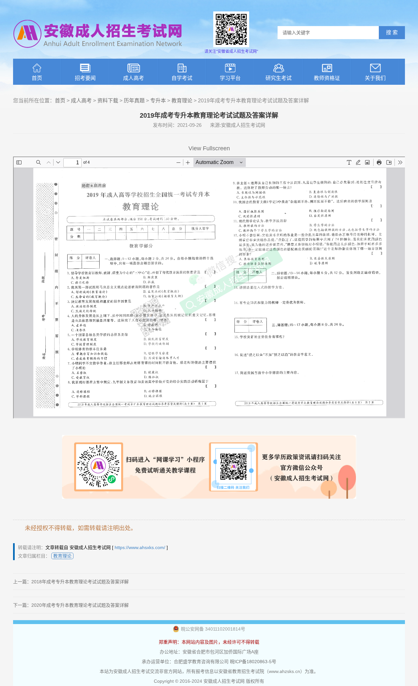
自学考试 (181, 78)
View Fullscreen (209, 148)
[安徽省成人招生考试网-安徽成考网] (98, 52)
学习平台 (230, 78)
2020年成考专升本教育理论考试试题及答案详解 (80, 605)
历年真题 (134, 100)
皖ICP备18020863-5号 (253, 661)
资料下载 (107, 100)
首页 (37, 78)
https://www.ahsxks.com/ (140, 547)
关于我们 (375, 78)
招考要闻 (85, 78)
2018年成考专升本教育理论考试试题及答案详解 (80, 581)
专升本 (158, 100)
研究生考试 (278, 78)
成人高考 (133, 78)
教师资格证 (327, 78)
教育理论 (181, 100)
